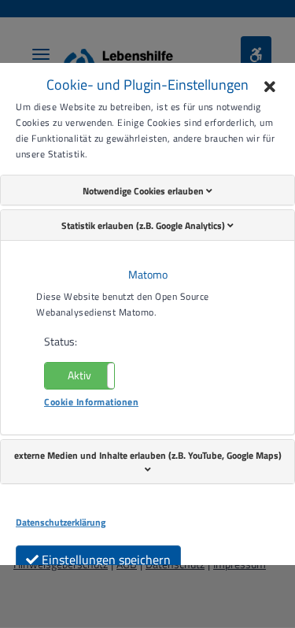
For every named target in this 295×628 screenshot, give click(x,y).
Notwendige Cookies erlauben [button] (144, 190)
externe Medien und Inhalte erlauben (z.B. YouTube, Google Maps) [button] (148, 455)
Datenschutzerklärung (60, 522)
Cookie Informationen (91, 401)
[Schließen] (270, 88)
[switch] (79, 376)
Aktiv (79, 375)
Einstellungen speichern (105, 559)
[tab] (147, 190)
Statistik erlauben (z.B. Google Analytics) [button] (144, 225)
